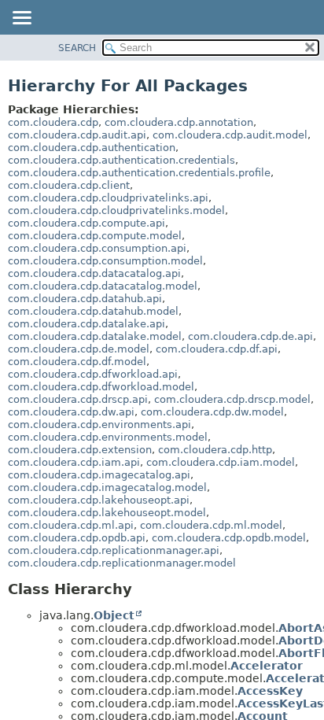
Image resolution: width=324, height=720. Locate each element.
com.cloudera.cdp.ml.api (71, 525)
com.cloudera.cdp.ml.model (211, 525)
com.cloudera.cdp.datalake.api (86, 324)
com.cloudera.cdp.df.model (77, 361)
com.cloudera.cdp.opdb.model (229, 538)
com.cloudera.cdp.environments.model (108, 437)
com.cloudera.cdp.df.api (217, 349)
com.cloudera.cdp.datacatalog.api (94, 273)
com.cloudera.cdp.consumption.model (105, 261)
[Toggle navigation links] (21, 19)
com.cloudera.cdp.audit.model (230, 135)
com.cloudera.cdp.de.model (78, 349)
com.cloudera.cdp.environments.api (99, 424)
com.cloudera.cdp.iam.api (74, 462)
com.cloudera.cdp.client (69, 185)
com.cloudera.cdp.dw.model (212, 412)
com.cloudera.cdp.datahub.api (85, 299)
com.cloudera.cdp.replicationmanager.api (113, 550)
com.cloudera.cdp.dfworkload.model (101, 387)
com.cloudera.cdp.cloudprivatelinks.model (116, 210)
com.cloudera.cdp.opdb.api (76, 538)
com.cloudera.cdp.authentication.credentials (121, 160)
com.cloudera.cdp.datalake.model (95, 336)
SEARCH (77, 48)
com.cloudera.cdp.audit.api (77, 135)
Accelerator (266, 665)
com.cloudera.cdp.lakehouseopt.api (99, 500)
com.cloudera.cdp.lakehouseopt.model (107, 513)
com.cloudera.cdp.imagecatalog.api (99, 475)
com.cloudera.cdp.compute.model (95, 236)
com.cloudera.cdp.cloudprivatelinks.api (108, 198)
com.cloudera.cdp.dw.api (71, 412)
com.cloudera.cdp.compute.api (86, 223)
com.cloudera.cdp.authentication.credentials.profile (139, 173)
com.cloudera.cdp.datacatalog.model (102, 286)
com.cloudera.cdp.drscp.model (232, 399)
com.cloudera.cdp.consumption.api (97, 248)
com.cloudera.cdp (53, 122)
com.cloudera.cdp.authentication (91, 147)
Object (114, 615)
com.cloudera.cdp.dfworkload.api (93, 374)
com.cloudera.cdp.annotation (179, 122)
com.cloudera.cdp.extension (80, 450)
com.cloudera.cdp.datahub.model (93, 311)
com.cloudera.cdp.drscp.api (78, 399)
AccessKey (270, 691)
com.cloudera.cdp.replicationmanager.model (122, 563)
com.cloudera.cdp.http (215, 450)
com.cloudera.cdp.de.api (250, 336)
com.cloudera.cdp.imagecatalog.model (107, 487)
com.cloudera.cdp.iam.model (220, 462)
